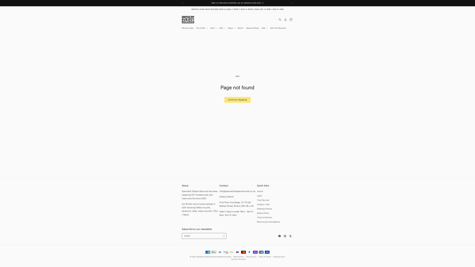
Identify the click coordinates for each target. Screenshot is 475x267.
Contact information (238, 259)
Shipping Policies (264, 209)
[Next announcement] (292, 3)
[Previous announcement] (182, 3)
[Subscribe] (223, 236)
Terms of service (265, 257)
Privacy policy (251, 257)
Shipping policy (279, 257)
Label (259, 196)
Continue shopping (237, 100)
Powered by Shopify (224, 257)
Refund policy (239, 257)
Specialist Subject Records (206, 257)
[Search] (280, 19)
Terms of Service (264, 217)
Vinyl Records (263, 200)
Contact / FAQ (263, 204)
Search (260, 191)
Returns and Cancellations (268, 222)
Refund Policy (263, 213)
